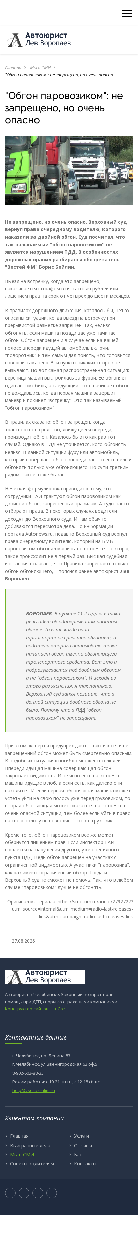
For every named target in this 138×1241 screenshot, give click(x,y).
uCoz (60, 1009)
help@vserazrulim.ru (33, 1090)
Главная (13, 68)
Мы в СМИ (40, 68)
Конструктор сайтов (27, 1009)
